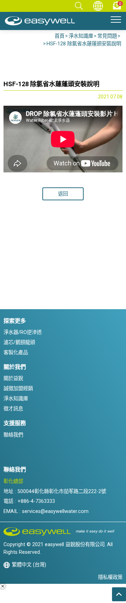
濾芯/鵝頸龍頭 (19, 342)
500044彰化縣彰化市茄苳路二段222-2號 (62, 491)
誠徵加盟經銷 (18, 389)
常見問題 (107, 36)
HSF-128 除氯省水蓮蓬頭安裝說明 (84, 44)
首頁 (59, 36)
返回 (63, 194)
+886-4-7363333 (36, 501)
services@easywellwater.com (55, 511)
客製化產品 (16, 353)
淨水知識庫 (81, 36)
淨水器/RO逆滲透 (23, 332)
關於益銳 (13, 378)
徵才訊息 (13, 409)
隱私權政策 (110, 577)
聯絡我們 (13, 435)
